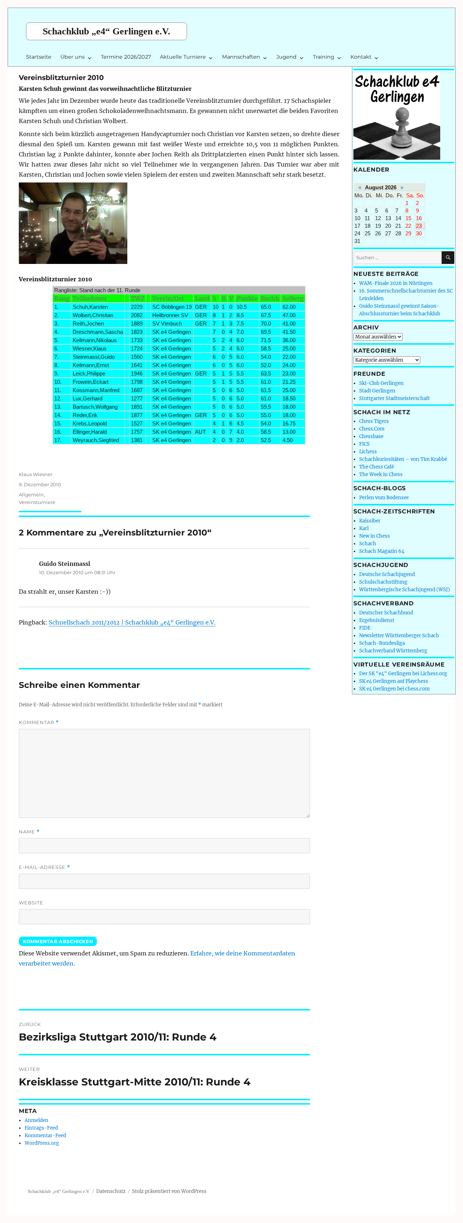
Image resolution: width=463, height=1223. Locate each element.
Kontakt (361, 57)
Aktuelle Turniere (183, 57)
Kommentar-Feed (45, 1135)
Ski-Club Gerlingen (381, 383)
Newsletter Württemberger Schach (399, 635)
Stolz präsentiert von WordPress (169, 1191)
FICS (364, 444)
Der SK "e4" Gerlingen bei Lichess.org (403, 674)
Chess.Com (372, 429)
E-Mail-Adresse (44, 867)
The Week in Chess (381, 474)
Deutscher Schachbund (386, 613)
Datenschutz (111, 1191)
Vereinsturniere (37, 502)
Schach (367, 544)
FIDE (364, 628)
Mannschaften (241, 57)
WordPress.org (42, 1143)
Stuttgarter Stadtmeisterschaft (394, 398)
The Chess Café (376, 467)
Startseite (38, 57)
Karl (364, 528)
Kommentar (39, 722)
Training (323, 57)
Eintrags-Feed (41, 1128)
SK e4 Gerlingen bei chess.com (394, 689)
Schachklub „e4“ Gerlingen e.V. (106, 31)
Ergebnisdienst (376, 620)
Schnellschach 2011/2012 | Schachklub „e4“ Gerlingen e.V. (132, 622)
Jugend (286, 57)
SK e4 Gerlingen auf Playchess (393, 681)
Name (29, 832)
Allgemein (31, 494)
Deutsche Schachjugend (387, 574)
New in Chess (374, 536)
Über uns (72, 57)
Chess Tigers (374, 421)
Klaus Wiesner (35, 474)
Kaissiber (370, 521)
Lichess (368, 452)
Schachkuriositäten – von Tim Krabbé (403, 459)
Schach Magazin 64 (381, 551)
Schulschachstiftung (383, 582)
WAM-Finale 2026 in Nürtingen (396, 283)
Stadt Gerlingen (377, 391)
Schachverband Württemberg (393, 651)
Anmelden (36, 1120)
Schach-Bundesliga (382, 643)
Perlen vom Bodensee (384, 498)
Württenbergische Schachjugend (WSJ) (404, 590)
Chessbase (371, 436)
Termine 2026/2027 (126, 57)
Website (31, 902)
